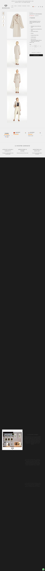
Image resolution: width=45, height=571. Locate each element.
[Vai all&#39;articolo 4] (3, 25)
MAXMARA (31, 12)
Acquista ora (36, 55)
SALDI (12, 7)
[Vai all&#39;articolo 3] (3, 21)
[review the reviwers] (24, 132)
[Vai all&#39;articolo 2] (3, 17)
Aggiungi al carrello (36, 52)
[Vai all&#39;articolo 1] (3, 13)
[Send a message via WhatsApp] (43, 569)
